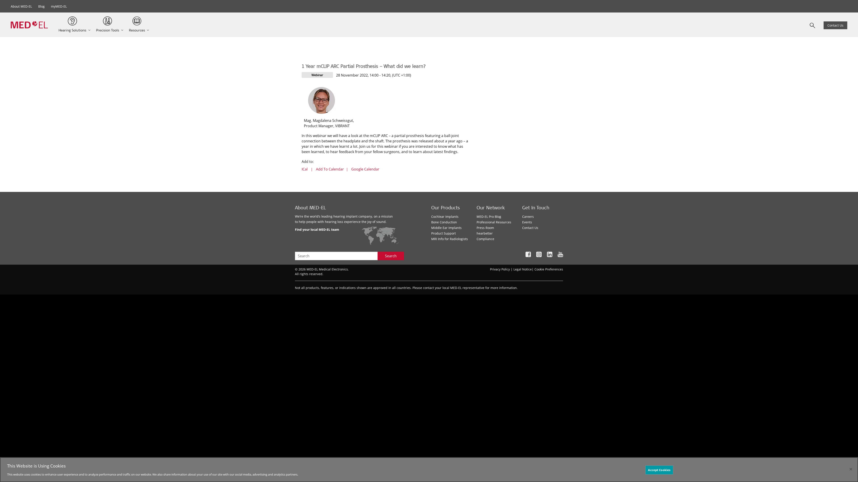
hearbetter (485, 233)
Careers (528, 216)
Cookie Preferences (548, 269)
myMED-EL (59, 6)
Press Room (485, 228)
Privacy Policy (500, 269)
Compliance (485, 239)
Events (527, 222)
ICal (305, 169)
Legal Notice (522, 269)
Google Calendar (365, 169)
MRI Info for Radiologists (449, 239)
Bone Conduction (444, 222)
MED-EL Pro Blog (489, 216)
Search (391, 255)
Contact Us (835, 25)
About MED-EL (21, 6)
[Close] (851, 469)
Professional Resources (494, 222)
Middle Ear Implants (446, 228)
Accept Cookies (659, 470)
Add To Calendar (330, 169)
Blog (41, 6)
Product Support (443, 233)
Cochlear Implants (444, 216)
